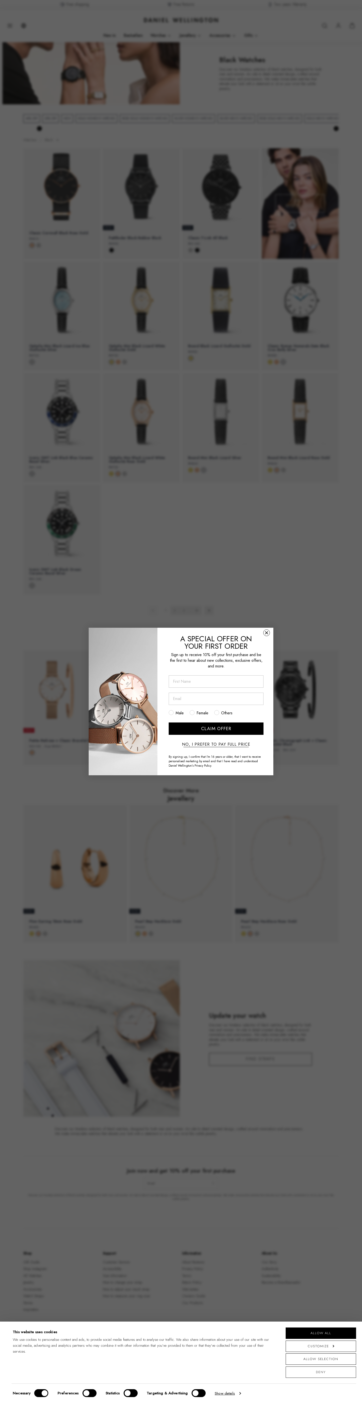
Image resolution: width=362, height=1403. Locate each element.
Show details (225, 1393)
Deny (321, 1372)
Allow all (321, 1333)
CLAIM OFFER (216, 728)
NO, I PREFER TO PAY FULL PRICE (216, 744)
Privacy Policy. (203, 765)
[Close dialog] (266, 633)
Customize (318, 1346)
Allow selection (320, 1359)
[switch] (89, 1393)
